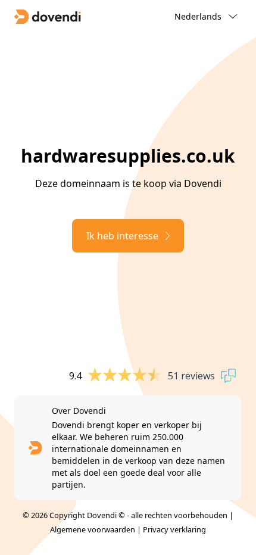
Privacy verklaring (174, 529)
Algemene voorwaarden (92, 529)
